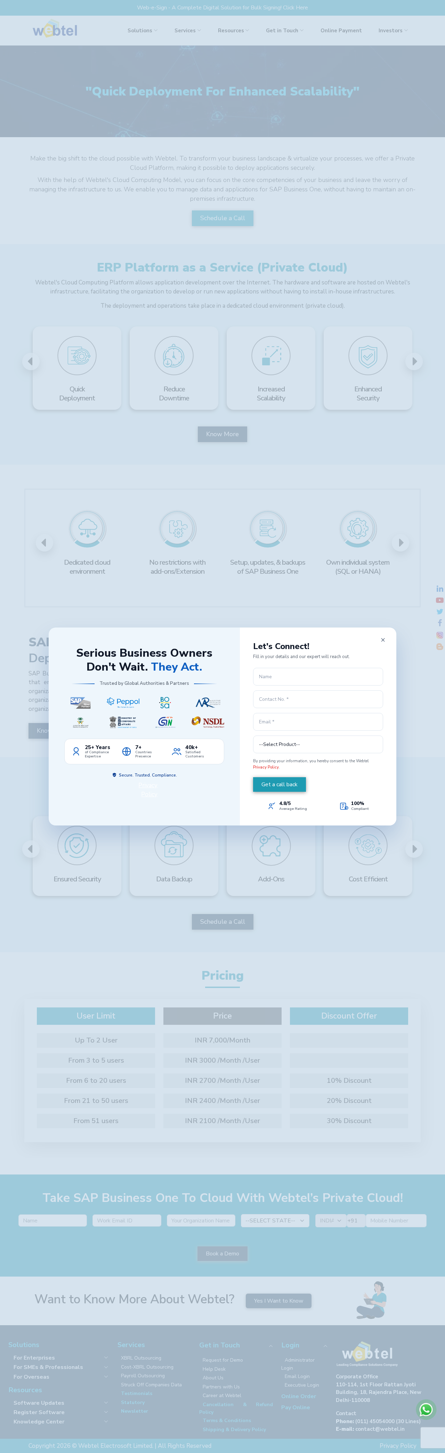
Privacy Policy (266, 767)
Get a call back (279, 784)
